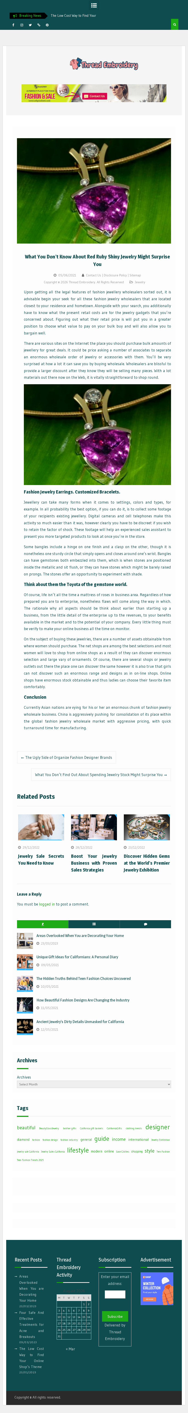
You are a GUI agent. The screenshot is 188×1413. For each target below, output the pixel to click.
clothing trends (134, 1128)
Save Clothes (122, 1151)
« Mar (70, 1348)
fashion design (50, 1139)
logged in (47, 904)
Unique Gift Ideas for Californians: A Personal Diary (77, 957)
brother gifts (69, 1128)
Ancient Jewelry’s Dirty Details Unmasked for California (80, 1021)
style (150, 1151)
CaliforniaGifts (114, 1128)
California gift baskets (91, 1128)
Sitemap (135, 275)
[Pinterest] (47, 25)
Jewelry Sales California (53, 1151)
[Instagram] (21, 25)
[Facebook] (13, 25)
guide (101, 1138)
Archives (24, 1077)
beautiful (26, 1128)
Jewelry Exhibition (160, 1139)
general (86, 1139)
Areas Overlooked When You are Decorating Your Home (80, 935)
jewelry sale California (28, 1151)
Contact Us (93, 275)
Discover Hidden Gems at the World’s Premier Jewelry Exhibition (147, 863)
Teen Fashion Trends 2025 (30, 1160)
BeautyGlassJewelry (49, 1128)
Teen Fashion (163, 1151)
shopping (137, 1151)
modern (96, 1151)
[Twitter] (30, 25)
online (109, 1151)
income (119, 1139)
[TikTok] (38, 25)
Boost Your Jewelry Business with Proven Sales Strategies (94, 863)
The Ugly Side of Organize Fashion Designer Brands (68, 757)
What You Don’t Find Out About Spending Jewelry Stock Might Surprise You (99, 774)
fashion (36, 1139)
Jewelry (140, 282)
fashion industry (69, 1139)
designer (158, 1127)
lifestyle (78, 1150)
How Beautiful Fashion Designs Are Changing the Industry (82, 1000)
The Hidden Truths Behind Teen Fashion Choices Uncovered (83, 978)
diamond (23, 1139)
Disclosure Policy (115, 275)
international (138, 1139)
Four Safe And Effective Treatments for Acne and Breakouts (31, 1324)
